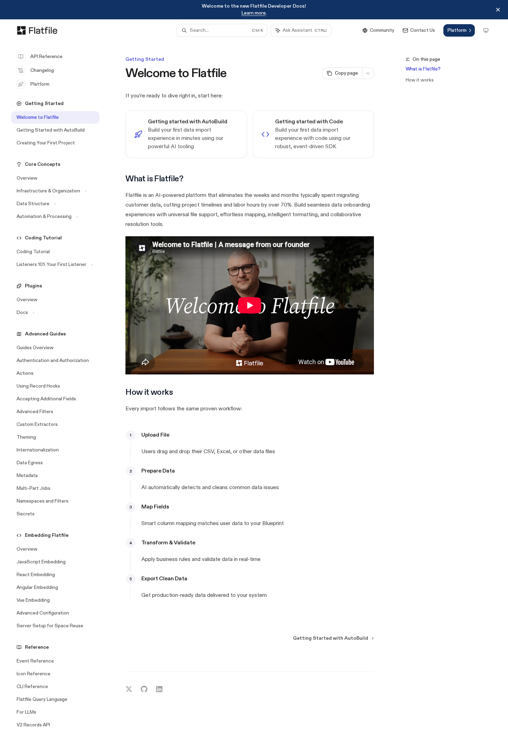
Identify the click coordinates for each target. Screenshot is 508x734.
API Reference (46, 56)
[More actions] (368, 73)
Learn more (254, 13)
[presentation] (61, 387)
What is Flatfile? (423, 69)
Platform (39, 84)
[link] (186, 134)
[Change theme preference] (485, 30)
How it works (420, 80)
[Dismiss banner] (497, 9)
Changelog (42, 70)
